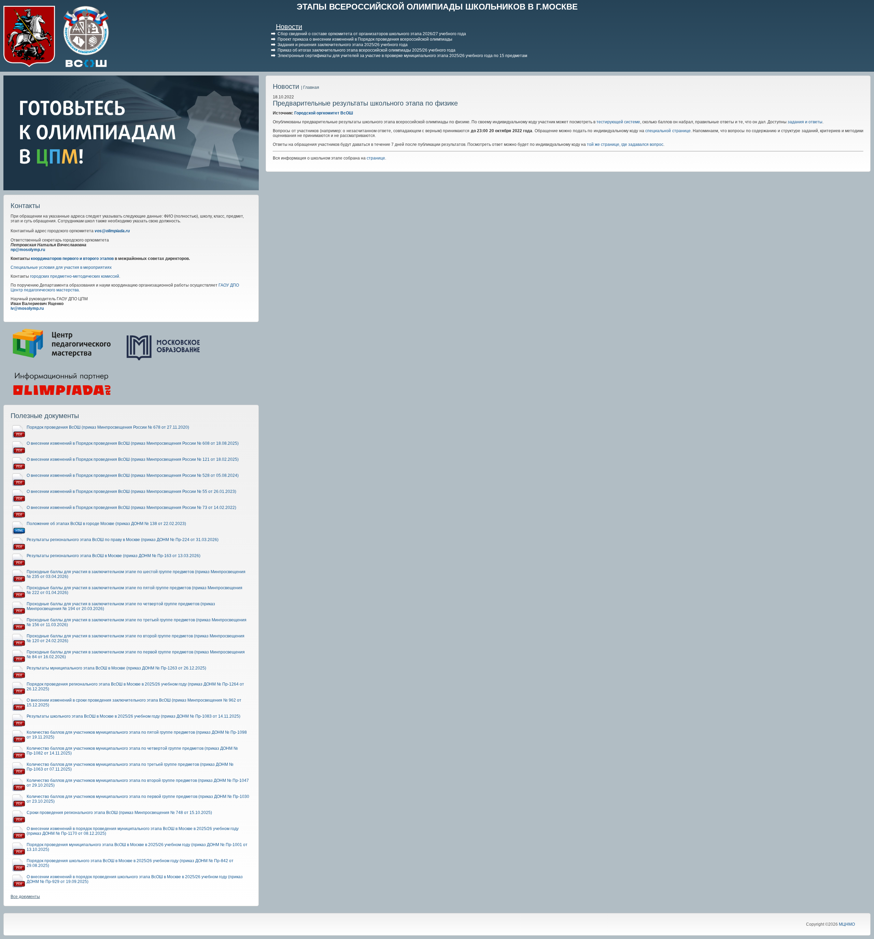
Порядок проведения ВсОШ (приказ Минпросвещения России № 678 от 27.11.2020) (108, 427)
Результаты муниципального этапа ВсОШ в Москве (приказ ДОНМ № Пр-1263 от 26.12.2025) (116, 668)
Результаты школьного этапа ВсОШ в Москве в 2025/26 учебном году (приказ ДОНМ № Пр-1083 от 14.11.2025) (133, 716)
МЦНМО (847, 924)
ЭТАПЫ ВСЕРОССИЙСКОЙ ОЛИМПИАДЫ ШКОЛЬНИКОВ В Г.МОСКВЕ (437, 6)
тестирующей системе (617, 122)
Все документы (25, 896)
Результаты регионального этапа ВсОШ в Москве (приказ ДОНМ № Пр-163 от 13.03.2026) (113, 555)
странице (376, 158)
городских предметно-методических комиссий (74, 276)
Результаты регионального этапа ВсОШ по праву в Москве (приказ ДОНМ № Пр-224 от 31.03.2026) (122, 539)
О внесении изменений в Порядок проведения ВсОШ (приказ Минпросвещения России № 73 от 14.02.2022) (131, 507)
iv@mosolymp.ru (27, 308)
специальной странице (668, 130)
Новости (289, 26)
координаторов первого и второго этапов (72, 258)
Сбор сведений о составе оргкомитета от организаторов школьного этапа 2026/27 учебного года (372, 33)
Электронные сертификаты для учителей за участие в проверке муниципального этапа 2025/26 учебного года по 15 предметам (402, 55)
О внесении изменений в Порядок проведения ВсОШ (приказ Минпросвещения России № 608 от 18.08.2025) (133, 443)
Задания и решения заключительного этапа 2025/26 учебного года (343, 44)
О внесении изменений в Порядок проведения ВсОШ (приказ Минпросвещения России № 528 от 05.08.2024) (133, 475)
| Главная (310, 87)
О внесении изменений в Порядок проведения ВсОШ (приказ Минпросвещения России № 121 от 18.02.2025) (133, 459)
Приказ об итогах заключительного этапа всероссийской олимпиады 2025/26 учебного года (366, 50)
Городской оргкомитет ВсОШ (323, 113)
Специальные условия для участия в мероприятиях (61, 267)
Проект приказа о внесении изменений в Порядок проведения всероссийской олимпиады (365, 39)
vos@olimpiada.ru (112, 231)
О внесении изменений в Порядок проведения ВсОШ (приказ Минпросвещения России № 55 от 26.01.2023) (131, 491)
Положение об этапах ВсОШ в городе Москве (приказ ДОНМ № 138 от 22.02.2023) (106, 523)
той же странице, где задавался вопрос (625, 144)
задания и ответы (805, 122)
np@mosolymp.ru (28, 249)
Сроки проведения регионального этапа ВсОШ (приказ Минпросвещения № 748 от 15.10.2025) (119, 812)
